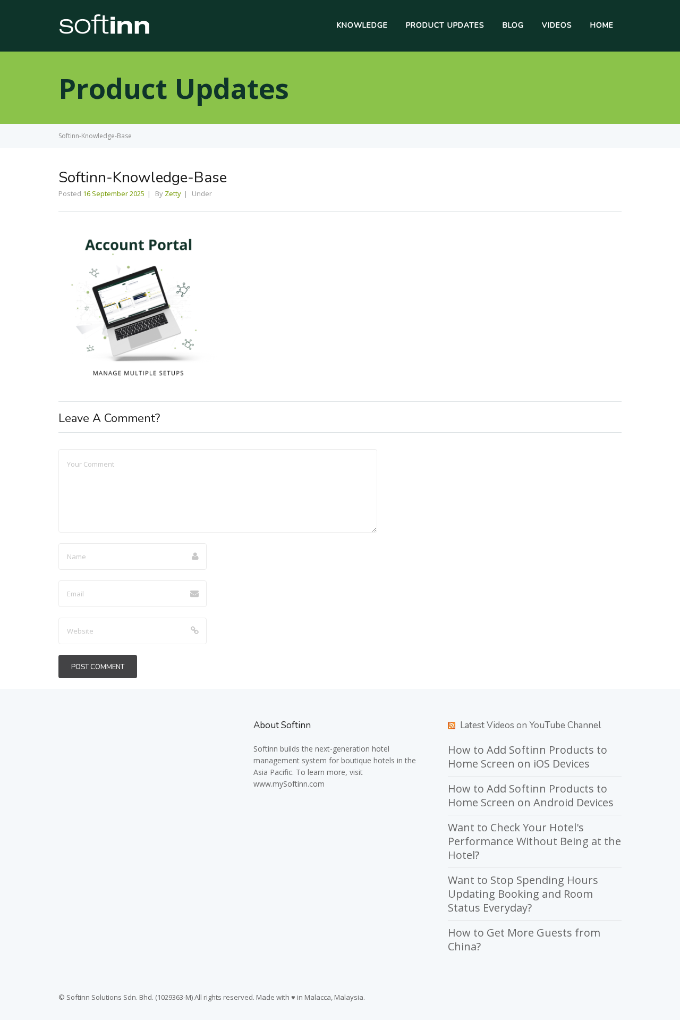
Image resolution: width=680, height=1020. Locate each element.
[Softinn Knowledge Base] (104, 31)
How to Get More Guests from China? (524, 939)
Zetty (173, 193)
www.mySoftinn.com (289, 784)
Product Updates (445, 25)
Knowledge (362, 25)
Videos (557, 25)
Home (602, 25)
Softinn (265, 749)
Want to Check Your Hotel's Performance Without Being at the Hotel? (534, 841)
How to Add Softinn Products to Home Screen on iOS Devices (527, 757)
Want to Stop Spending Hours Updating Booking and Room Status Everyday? (523, 894)
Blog (513, 25)
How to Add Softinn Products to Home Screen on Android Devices (531, 795)
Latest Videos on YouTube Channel (530, 725)
